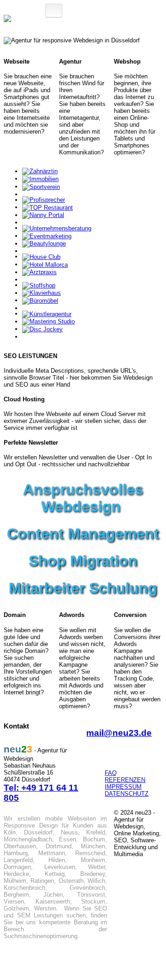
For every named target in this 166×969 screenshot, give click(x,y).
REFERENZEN (125, 779)
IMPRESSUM (123, 786)
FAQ (111, 772)
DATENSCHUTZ (126, 793)
